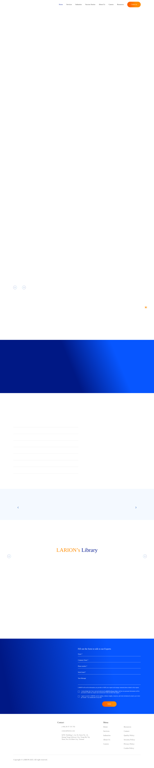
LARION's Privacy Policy (111, 691)
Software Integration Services (32, 200)
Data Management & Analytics (32, 234)
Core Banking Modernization (75, 234)
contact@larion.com (68, 731)
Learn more (44, 188)
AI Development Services (30, 166)
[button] (45, 424)
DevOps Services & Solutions (76, 200)
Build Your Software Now (24, 53)
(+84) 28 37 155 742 (68, 727)
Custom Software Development (77, 166)
